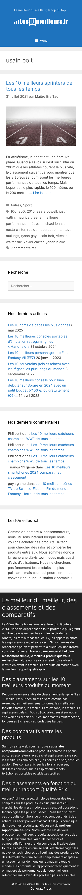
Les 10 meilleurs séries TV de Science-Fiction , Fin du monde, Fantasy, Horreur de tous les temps (40, 489)
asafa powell (47, 211)
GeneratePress (41, 888)
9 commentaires (23, 248)
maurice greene (29, 217)
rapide (32, 230)
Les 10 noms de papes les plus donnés (39, 325)
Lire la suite (42, 193)
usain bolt (46, 236)
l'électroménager (60, 848)
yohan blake (55, 242)
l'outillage (47, 852)
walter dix (14, 242)
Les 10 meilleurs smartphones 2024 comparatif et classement (39, 472)
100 (14, 211)
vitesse (61, 236)
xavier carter (34, 242)
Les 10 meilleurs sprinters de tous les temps (39, 86)
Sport (27, 205)
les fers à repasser (26, 638)
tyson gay (28, 236)
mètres (34, 224)
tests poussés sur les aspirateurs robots (36, 769)
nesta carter (15, 230)
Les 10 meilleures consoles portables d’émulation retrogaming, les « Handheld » (37, 341)
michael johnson (54, 224)
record (44, 230)
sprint (56, 230)
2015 (31, 211)
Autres (16, 205)
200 (22, 211)
